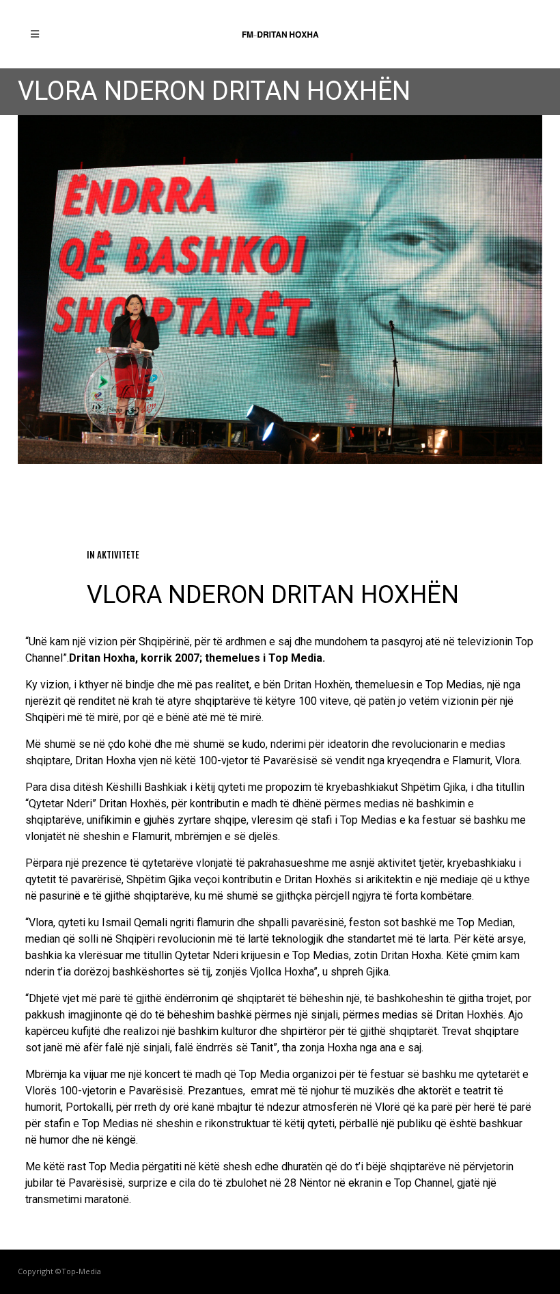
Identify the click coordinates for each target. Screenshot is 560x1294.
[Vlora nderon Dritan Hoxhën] (280, 290)
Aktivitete (118, 554)
